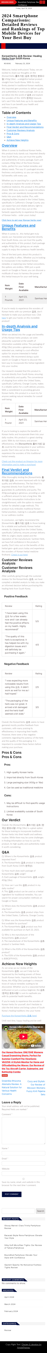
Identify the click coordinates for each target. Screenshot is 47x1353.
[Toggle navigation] (8, 46)
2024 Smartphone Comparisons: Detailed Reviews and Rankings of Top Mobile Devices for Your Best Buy (23, 26)
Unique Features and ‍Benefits (22, 120)
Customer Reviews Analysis (21, 130)
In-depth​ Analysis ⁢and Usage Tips (24, 124)
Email (5, 1159)
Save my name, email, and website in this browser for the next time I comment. (21, 1183)
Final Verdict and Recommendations (17, 471)
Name (5, 1148)
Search (40, 1211)
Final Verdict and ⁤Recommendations (25, 127)
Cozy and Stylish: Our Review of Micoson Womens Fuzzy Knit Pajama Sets (36, 1088)
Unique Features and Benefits (18, 227)
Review (4, 1075)
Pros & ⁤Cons (13, 133)
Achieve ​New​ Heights (17, 140)
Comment (7, 1114)
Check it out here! (19, 555)
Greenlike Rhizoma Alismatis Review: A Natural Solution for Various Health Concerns (12, 1087)
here (4, 318)
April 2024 (9, 1297)
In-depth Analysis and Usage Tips (19, 328)
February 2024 (11, 1311)
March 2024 (10, 1304)
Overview (11, 117)
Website (5, 1169)
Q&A (9, 137)
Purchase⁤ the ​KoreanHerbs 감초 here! (19, 1016)
